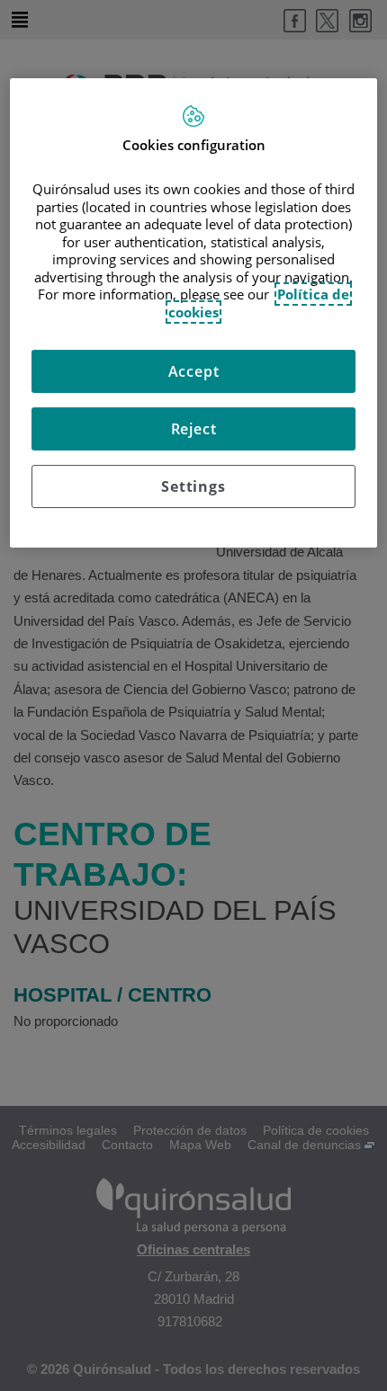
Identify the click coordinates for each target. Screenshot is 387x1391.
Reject (194, 429)
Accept (194, 371)
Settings (193, 486)
